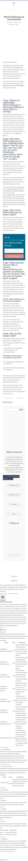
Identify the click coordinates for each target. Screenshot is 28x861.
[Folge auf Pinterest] (12, 7)
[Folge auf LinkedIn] (13, 555)
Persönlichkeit (14, 24)
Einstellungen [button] (3, 593)
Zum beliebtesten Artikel (11, 477)
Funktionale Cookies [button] (5, 764)
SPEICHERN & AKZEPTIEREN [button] (7, 851)
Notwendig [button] (2, 836)
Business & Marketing (14, 22)
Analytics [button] (2, 798)
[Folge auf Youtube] (18, 555)
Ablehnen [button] (16, 593)
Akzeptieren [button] (11, 593)
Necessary (4, 629)
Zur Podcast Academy (14, 256)
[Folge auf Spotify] (16, 7)
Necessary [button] (2, 627)
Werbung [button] (2, 806)
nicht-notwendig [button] (4, 747)
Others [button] (1, 819)
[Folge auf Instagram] (14, 7)
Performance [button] (3, 787)
